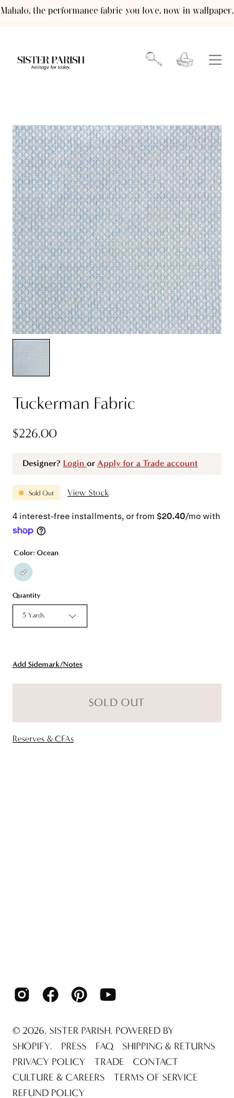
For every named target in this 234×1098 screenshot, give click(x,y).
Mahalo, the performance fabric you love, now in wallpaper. (117, 11)
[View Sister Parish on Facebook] (50, 994)
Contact (155, 1061)
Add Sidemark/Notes (47, 665)
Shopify (31, 1046)
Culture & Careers (58, 1077)
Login (75, 463)
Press (74, 1046)
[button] (154, 60)
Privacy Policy (48, 1061)
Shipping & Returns (168, 1046)
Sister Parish (79, 1030)
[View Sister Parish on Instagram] (21, 994)
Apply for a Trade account (147, 463)
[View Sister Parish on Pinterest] (79, 994)
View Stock (88, 492)
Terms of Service (156, 1077)
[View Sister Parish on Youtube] (108, 994)
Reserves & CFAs (43, 738)
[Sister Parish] (51, 60)
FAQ (104, 1046)
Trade (109, 1061)
